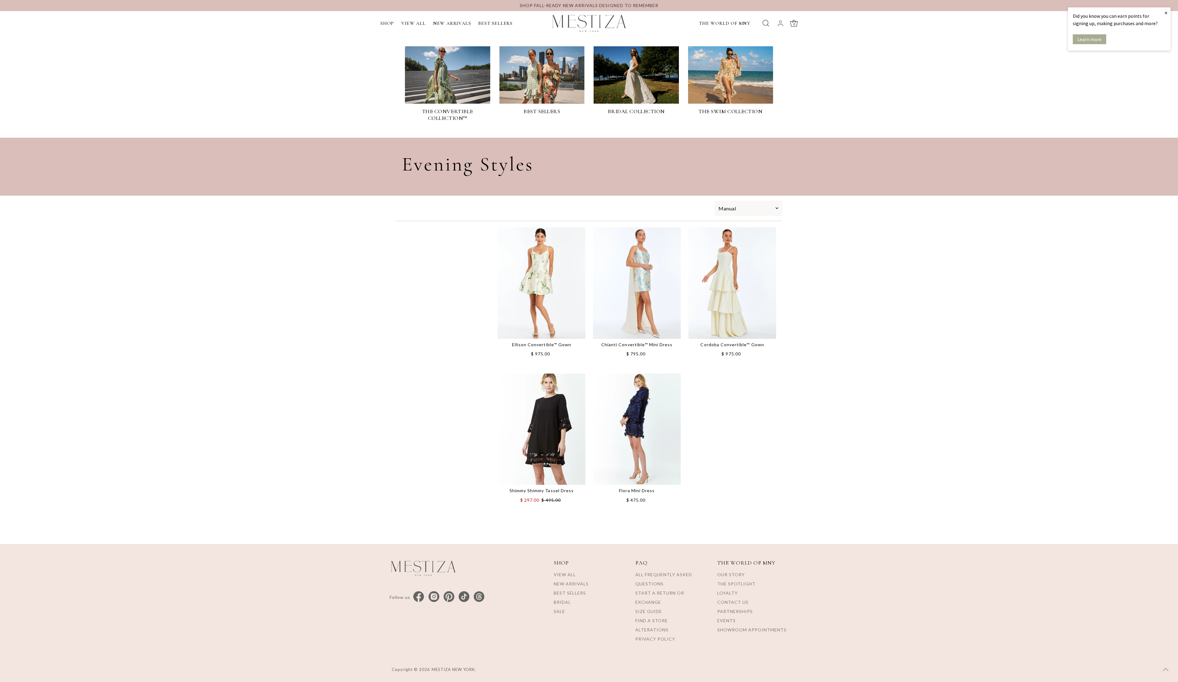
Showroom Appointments (752, 629)
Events (726, 620)
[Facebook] (418, 597)
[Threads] (479, 597)
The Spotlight (736, 583)
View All (565, 574)
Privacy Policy (655, 639)
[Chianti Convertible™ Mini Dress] (637, 283)
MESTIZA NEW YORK (453, 669)
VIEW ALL (413, 23)
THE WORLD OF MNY (724, 23)
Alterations (651, 629)
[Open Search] (766, 23)
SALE (559, 611)
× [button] (1166, 13)
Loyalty (727, 593)
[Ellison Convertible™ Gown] (541, 283)
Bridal (562, 602)
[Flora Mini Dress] (637, 429)
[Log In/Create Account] (780, 23)
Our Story (731, 574)
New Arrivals (571, 583)
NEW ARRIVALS (452, 23)
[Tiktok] (464, 597)
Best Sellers (570, 593)
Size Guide (648, 611)
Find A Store (651, 620)
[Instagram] (434, 597)
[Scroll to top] (1166, 670)
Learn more (1089, 39)
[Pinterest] (449, 597)
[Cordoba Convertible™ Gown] (732, 283)
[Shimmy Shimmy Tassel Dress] (541, 429)
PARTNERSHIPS (735, 611)
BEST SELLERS (495, 23)
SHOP (387, 23)
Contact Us (733, 602)
